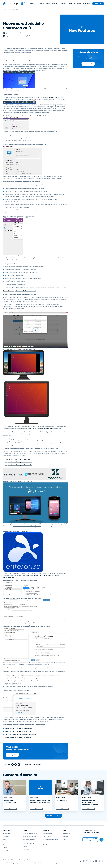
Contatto (5, 847)
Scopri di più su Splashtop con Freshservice (18, 465)
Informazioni (7, 830)
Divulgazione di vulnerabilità (50, 839)
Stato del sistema (47, 836)
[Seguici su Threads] (87, 861)
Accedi (89, 3)
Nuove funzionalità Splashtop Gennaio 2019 (18, 737)
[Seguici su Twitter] (93, 861)
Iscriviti (38, 764)
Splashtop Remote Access (30, 833)
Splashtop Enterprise (28, 843)
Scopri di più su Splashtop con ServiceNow (18, 462)
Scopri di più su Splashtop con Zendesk (17, 459)
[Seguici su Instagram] (84, 861)
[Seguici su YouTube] (96, 861)
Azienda (62, 3)
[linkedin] (12, 764)
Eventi (4, 839)
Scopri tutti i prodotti (28, 849)
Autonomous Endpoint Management (29, 840)
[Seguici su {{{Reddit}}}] (99, 861)
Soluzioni (41, 3)
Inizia (64, 830)
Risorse (54, 3)
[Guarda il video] (35, 330)
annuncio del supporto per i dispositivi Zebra (27, 526)
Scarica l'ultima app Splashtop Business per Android (19, 291)
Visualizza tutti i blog (53, 816)
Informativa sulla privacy (18, 860)
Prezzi (48, 3)
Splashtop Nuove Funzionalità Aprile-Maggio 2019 (20, 734)
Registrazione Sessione (54, 97)
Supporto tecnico (47, 833)
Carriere (5, 842)
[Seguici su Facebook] (90, 861)
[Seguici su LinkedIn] (81, 861)
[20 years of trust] (22, 3)
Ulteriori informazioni (10, 809)
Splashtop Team (11, 33)
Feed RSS (28, 764)
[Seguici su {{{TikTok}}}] (102, 861)
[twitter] (19, 764)
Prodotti (32, 3)
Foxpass (25, 846)
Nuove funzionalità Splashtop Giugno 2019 (18, 731)
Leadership (6, 836)
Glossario (5, 850)
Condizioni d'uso (31, 860)
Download (79, 3)
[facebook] (15, 764)
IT (85, 3)
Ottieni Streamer (47, 842)
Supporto (72, 3)
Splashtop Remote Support (30, 836)
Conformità (6, 860)
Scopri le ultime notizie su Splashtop (90, 831)
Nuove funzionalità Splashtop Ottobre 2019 (18, 728)
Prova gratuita (98, 3)
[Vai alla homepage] (10, 3)
